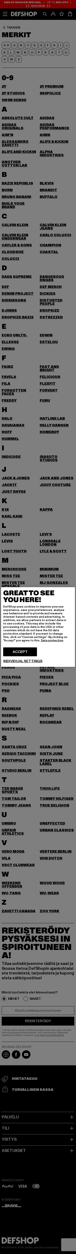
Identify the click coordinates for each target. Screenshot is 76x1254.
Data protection (52, 640)
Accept (20, 651)
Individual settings (22, 661)
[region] (38, 627)
